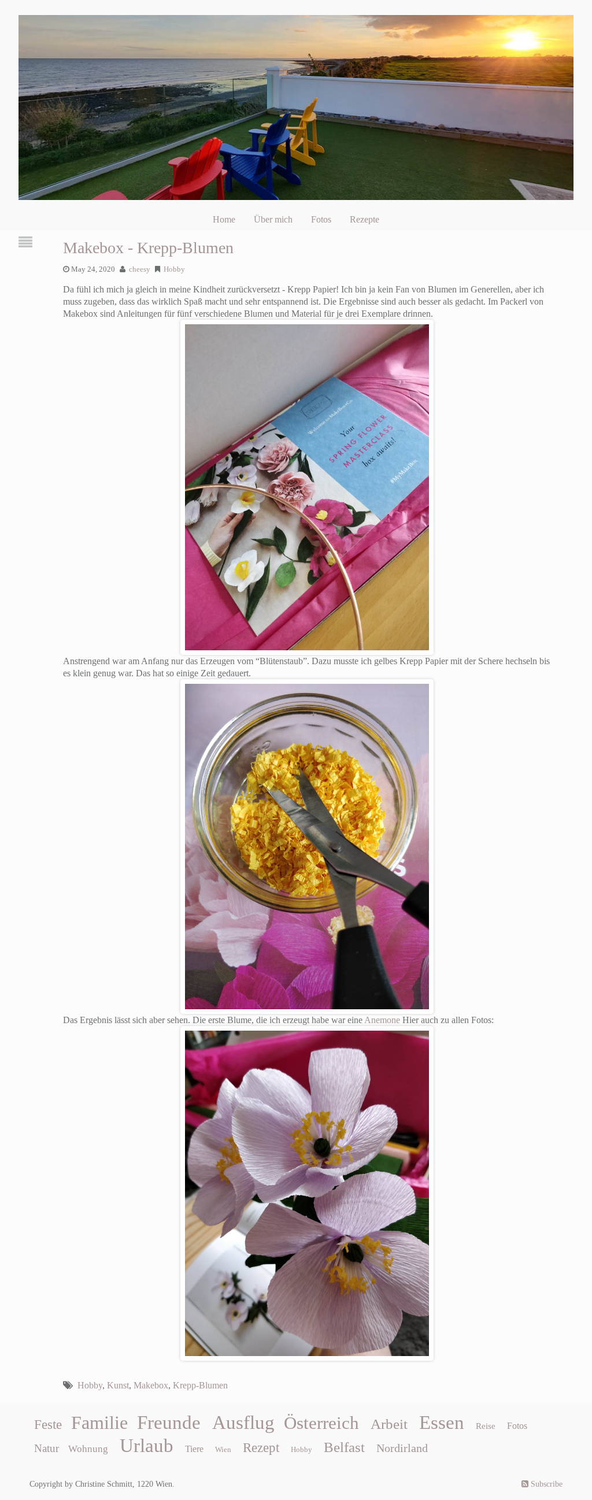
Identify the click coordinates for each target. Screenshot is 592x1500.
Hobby (174, 269)
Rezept (261, 1447)
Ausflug (243, 1422)
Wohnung (88, 1448)
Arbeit (389, 1424)
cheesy (139, 269)
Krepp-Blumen (200, 1385)
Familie (99, 1422)
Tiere (194, 1449)
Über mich (273, 219)
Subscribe (545, 1484)
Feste (48, 1424)
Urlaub (146, 1445)
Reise (485, 1426)
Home (224, 219)
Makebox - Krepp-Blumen (148, 248)
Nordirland (402, 1448)
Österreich (321, 1423)
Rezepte (364, 219)
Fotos (321, 219)
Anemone (382, 1020)
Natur (46, 1448)
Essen (441, 1422)
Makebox (151, 1385)
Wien (223, 1449)
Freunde (169, 1422)
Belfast (344, 1447)
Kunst (118, 1385)
